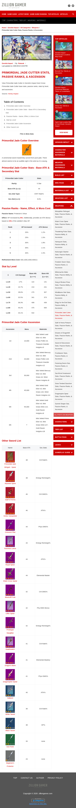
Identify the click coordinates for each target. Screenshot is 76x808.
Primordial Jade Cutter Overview (18, 106)
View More (64, 132)
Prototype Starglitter (10, 631)
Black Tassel (10, 730)
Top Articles (53, 14)
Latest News (23, 14)
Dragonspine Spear (10, 682)
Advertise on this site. (38, 804)
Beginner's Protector (10, 764)
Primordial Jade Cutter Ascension (18, 123)
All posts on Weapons (63, 415)
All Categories (25, 27)
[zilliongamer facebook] (69, 6)
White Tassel (10, 714)
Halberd (10, 698)
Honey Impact (13, 94)
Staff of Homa (10, 500)
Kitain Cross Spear (10, 581)
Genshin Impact (13, 27)
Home (4, 14)
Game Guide (12, 14)
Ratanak (21, 63)
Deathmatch (10, 649)
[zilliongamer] (14, 5)
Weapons (35, 27)
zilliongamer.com (45, 793)
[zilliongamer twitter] (73, 6)
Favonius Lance (10, 548)
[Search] (73, 14)
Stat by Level (11, 120)
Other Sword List (12, 127)
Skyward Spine (10, 483)
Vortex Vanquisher (10, 516)
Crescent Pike (10, 532)
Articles (64, 14)
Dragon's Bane (10, 665)
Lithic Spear (10, 613)
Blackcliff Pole (10, 597)
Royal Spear (10, 565)
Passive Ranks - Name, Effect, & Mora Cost (22, 116)
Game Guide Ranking (38, 14)
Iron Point (10, 747)
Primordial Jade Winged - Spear (10, 465)
